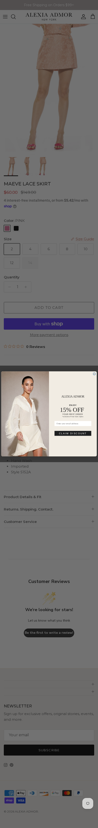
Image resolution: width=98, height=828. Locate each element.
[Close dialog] (94, 374)
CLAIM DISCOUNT (73, 433)
